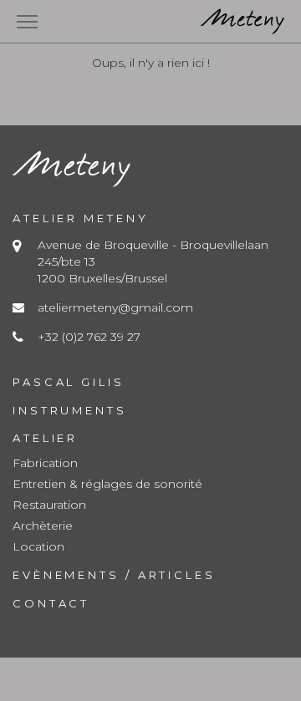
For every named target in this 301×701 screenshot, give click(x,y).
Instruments (70, 410)
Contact (51, 603)
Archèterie (43, 525)
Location (38, 546)
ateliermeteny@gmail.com (115, 307)
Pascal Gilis (69, 382)
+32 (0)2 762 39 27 (89, 336)
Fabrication (45, 462)
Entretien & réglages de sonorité (107, 483)
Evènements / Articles (114, 575)
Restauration (49, 504)
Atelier (45, 437)
